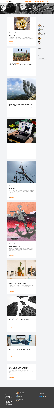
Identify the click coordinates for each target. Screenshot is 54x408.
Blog (43, 1)
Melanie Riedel (12, 43)
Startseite (26, 1)
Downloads (17, 243)
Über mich (30, 1)
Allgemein (18, 185)
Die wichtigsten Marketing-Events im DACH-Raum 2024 (44, 26)
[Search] (46, 18)
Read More (11, 71)
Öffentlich (39, 1)
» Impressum (41, 393)
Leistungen (35, 1)
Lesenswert (18, 32)
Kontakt (46, 1)
